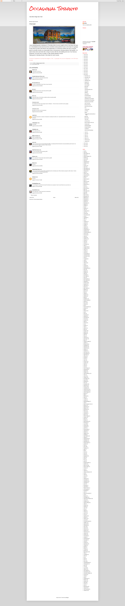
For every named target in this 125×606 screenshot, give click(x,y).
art (84, 164)
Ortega (85, 437)
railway (85, 470)
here (49, 55)
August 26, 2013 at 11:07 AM (37, 98)
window (85, 581)
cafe (84, 209)
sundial (85, 537)
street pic (85, 529)
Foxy (85, 107)
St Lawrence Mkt (87, 521)
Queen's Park (86, 466)
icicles (85, 365)
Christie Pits (86, 229)
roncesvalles (86, 489)
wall (84, 577)
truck (84, 565)
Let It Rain (86, 110)
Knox (84, 382)
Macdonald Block (87, 401)
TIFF (84, 553)
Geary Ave (85, 337)
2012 (85, 143)
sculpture (85, 501)
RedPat (85, 23)
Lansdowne (86, 388)
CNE (84, 245)
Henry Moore (86, 353)
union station (86, 570)
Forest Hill (85, 317)
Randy (33, 162)
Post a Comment (34, 195)
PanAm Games (86, 442)
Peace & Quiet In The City (89, 122)
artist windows (86, 169)
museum (85, 425)
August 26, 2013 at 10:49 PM (37, 165)
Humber (85, 362)
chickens (85, 226)
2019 (85, 65)
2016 (85, 70)
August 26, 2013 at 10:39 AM (37, 85)
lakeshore (85, 385)
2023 (85, 59)
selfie (85, 503)
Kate (33, 95)
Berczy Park (86, 188)
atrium (85, 172)
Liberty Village (86, 392)
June (86, 133)
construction (86, 254)
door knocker (86, 278)
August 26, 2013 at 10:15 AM (37, 79)
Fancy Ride (87, 94)
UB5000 (85, 569)
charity (85, 225)
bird (84, 192)
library (85, 393)
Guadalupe (86, 345)
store (84, 526)
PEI (84, 450)
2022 (85, 60)
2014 (85, 73)
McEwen (85, 408)
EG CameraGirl (35, 82)
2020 (85, 63)
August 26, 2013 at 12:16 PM (37, 111)
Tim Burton (86, 554)
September (87, 80)
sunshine (85, 542)
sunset (85, 541)
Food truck (85, 314)
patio (84, 449)
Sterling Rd (86, 525)
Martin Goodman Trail (87, 404)
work (84, 585)
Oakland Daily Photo (36, 169)
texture (85, 547)
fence (85, 302)
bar (84, 177)
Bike (84, 189)
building (85, 205)
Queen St (85, 465)
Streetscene (86, 531)
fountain (85, 320)
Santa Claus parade (87, 498)
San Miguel (86, 497)
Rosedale (85, 490)
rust (84, 494)
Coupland (85, 258)
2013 (85, 74)
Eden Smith (86, 288)
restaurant (85, 481)
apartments (86, 161)
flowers (85, 310)
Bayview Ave (86, 184)
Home (54, 197)
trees (84, 561)
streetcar (85, 530)
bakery (85, 176)
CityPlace (85, 238)
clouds (85, 242)
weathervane (86, 578)
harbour (85, 349)
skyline (85, 510)
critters (85, 262)
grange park (86, 344)
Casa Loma (86, 214)
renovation (85, 479)
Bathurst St (86, 181)
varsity (85, 575)
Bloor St (85, 194)
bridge (85, 204)
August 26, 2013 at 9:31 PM (37, 152)
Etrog (85, 297)
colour (85, 249)
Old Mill (85, 434)
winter (85, 582)
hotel (84, 360)
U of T (85, 567)
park (84, 446)
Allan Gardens (86, 153)
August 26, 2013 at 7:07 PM (37, 138)
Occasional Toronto (53, 8)
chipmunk (85, 228)
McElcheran (86, 406)
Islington (85, 372)
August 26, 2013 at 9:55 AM (37, 72)
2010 (85, 146)
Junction (85, 377)
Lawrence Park (86, 390)
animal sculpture (87, 156)
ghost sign (85, 338)
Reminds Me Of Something (89, 100)
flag (84, 309)
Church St (85, 234)
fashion (85, 301)
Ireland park (86, 369)
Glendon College (87, 341)
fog (84, 312)
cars (84, 212)
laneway (35, 64)
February (86, 139)
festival (85, 304)
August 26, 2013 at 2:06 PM (37, 119)
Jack (33, 142)
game (85, 329)
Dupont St (85, 284)
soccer (85, 514)
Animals (85, 157)
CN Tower (85, 244)
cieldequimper (35, 122)
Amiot (85, 155)
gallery (85, 328)
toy (84, 557)
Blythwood (85, 197)
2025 (85, 56)
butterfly (85, 208)
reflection (85, 478)
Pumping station (86, 462)
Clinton (85, 240)
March (86, 138)
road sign (85, 486)
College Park (86, 246)
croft (84, 264)
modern (85, 417)
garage (85, 330)
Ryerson (85, 495)
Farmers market (86, 300)
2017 (85, 68)
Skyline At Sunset (88, 97)
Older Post (76, 197)
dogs (84, 273)
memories (85, 413)
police (85, 457)
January (86, 141)
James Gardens (86, 373)
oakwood (85, 430)
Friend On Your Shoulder (89, 101)
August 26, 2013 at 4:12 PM (37, 132)
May (85, 135)
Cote (84, 257)
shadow (85, 505)
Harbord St (86, 348)
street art (85, 527)
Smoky (85, 511)
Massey (85, 405)
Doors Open (86, 280)
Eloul (84, 292)
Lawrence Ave (86, 389)
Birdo (85, 193)
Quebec (85, 463)
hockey (85, 357)
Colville (85, 250)
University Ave (86, 571)
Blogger (67, 597)
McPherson (86, 409)
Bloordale (85, 196)
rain (84, 473)
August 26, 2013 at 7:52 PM (37, 146)
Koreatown (86, 384)
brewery (85, 201)
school (85, 499)
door (84, 277)
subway (85, 533)
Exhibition (85, 298)
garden (85, 332)
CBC (84, 218)
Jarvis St (85, 376)
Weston (85, 579)
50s (84, 151)
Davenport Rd (86, 268)
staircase (85, 523)
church (85, 233)
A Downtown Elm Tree (88, 89)
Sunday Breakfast (88, 125)
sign (84, 507)
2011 (85, 144)
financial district (86, 306)
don (33, 89)
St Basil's (86, 92)
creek (85, 261)
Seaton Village (86, 502)
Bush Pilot (86, 86)
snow (85, 513)
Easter (85, 286)
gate (84, 334)
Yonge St (85, 587)
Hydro (85, 364)
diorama (85, 270)
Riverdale (85, 485)
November (87, 77)
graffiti (85, 342)
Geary (85, 336)
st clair (85, 519)
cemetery (85, 221)
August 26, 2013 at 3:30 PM (37, 125)
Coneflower (87, 128)
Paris (84, 445)
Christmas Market (87, 232)
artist (33, 64)
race (84, 469)
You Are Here (87, 109)
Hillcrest (85, 356)
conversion (86, 256)
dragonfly (85, 281)
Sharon (33, 69)
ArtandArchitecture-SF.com (37, 76)
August (86, 82)
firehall (85, 308)
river (84, 483)
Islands (85, 370)
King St (85, 380)
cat (84, 216)
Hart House (86, 352)
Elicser (85, 290)
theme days (86, 551)
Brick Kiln (86, 116)
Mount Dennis (86, 421)
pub (84, 461)
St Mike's (85, 522)
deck (84, 269)
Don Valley (86, 276)
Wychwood (86, 586)
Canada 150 (86, 210)
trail (84, 558)
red (84, 477)
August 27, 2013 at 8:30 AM (37, 186)
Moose (85, 418)
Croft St (85, 265)
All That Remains (88, 95)
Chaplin (85, 224)
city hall (85, 237)
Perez (85, 453)
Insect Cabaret (86, 368)
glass (85, 340)
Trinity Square (86, 563)
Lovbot (85, 400)
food (84, 313)
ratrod (85, 474)
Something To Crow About (89, 98)
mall (84, 402)
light (84, 394)
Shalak (85, 506)
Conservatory (86, 253)
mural (38, 64)
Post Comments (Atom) (38, 199)
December (87, 75)
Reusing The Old (88, 104)
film (84, 305)
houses (85, 361)
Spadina (85, 515)
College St (85, 248)
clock (84, 241)
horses (85, 358)
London (85, 398)
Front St (85, 322)
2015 (85, 71)
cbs (84, 220)
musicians (85, 426)
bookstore (85, 200)
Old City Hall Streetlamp (89, 130)
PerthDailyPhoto (35, 183)
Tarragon (85, 545)
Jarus (85, 374)
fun (84, 324)
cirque (85, 236)
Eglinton (85, 289)
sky (84, 509)
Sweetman (85, 543)
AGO (84, 152)
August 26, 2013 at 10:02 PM (37, 159)
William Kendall (35, 135)
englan (85, 293)
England (85, 294)
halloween (85, 346)
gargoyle (85, 333)
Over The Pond (87, 103)
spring (85, 517)
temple (85, 546)
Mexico (85, 414)
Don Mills (85, 274)
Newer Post (32, 197)
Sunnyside (85, 539)
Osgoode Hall (86, 438)
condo (85, 252)
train (84, 559)
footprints (85, 316)
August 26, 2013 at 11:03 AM (37, 92)
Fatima (86, 112)
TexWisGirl (34, 129)
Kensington (86, 378)
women (85, 583)
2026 (85, 54)
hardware (85, 350)
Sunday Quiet (87, 124)
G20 (84, 326)
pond (84, 458)
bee (84, 185)
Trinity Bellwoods (87, 562)
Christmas (85, 230)
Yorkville (85, 590)
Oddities (85, 433)
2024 (85, 57)
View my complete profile (87, 24)
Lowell (33, 115)
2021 (85, 62)
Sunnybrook (86, 538)
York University (86, 589)
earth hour (85, 285)
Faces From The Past (88, 106)
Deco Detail (87, 83)
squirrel (85, 518)
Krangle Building (88, 127)
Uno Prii (85, 574)
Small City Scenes (35, 149)
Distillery (85, 272)
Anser (85, 160)
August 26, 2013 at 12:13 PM (37, 105)
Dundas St (85, 282)
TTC (84, 566)
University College (87, 573)
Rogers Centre (86, 487)
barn (84, 180)
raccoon (85, 467)
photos (85, 454)
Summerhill (86, 535)
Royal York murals (87, 493)
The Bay (85, 549)
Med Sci (85, 410)
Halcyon (33, 156)
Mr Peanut (85, 422)
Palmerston (86, 441)
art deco (85, 165)
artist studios (86, 168)
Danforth (85, 266)
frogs (84, 321)
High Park (85, 354)
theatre (85, 550)
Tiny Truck (86, 119)
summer (85, 534)
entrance (85, 296)
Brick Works (87, 117)
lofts (84, 397)
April (86, 136)
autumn (85, 173)
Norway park (86, 429)
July (85, 132)
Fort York (85, 318)
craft (84, 260)
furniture (85, 325)
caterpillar (85, 217)
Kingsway (85, 381)
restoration (85, 482)
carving (85, 213)
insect (85, 366)
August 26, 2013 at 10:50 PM (37, 173)
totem (85, 555)
